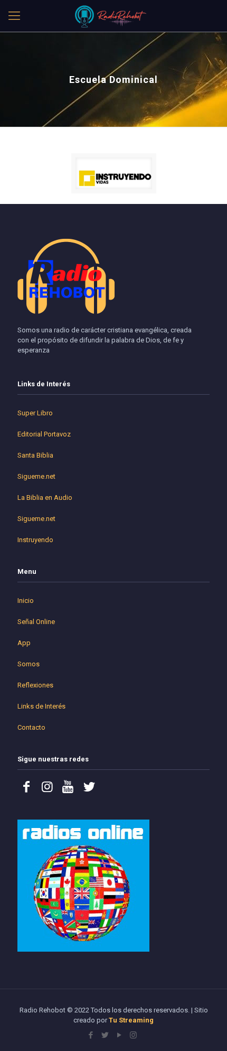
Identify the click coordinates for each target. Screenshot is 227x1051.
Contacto (31, 727)
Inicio (25, 600)
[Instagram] (133, 1035)
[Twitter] (104, 1035)
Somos (28, 664)
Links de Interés (41, 706)
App (24, 643)
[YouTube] (119, 1035)
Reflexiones (35, 685)
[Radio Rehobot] (113, 16)
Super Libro (35, 413)
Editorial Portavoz (44, 434)
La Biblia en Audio (44, 497)
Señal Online (36, 622)
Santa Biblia (35, 455)
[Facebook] (90, 1035)
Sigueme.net (36, 476)
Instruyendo (35, 540)
